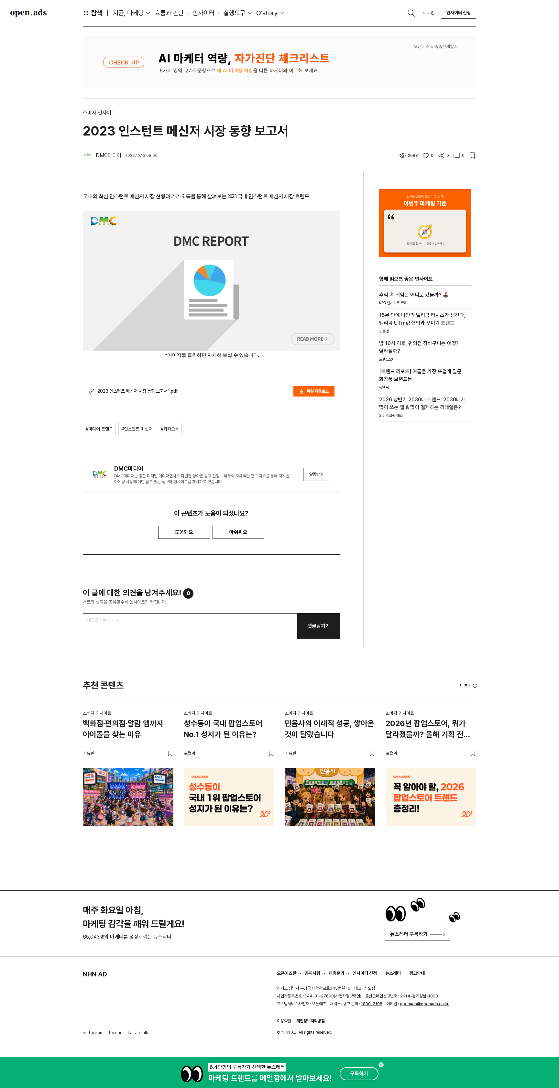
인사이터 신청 (458, 12)
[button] (469, 685)
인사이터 (203, 13)
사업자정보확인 (347, 996)
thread (116, 1032)
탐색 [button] (96, 13)
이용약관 (284, 1020)
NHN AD (95, 974)
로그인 (428, 12)
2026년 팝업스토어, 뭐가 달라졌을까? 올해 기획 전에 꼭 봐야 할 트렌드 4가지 (428, 730)
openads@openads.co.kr (424, 1003)
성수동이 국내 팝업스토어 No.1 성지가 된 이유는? (223, 729)
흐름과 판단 (169, 13)
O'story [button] (267, 13)
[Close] (381, 1064)
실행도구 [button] (234, 13)
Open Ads (28, 13)
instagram (93, 1032)
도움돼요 (184, 532)
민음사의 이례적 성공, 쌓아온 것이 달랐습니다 (329, 729)
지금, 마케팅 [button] (128, 13)
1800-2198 (371, 1003)
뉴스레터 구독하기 (409, 934)
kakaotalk (138, 1032)
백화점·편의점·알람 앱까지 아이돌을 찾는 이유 (123, 729)
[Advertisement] (425, 537)
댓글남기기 (318, 626)
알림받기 (316, 474)
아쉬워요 (238, 532)
